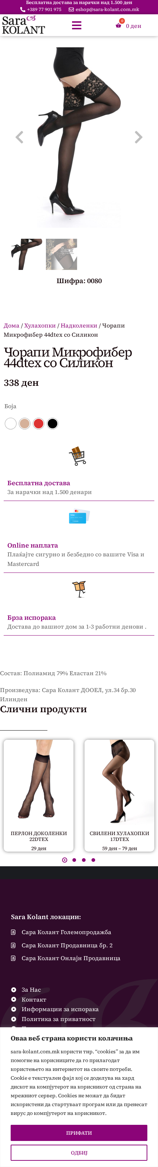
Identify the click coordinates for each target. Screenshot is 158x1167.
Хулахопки (40, 325)
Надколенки (79, 325)
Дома (11, 325)
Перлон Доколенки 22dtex (39, 836)
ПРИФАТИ (79, 1133)
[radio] (10, 423)
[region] (79, 1097)
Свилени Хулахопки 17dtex (119, 836)
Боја (10, 406)
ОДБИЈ (79, 1152)
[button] (65, 860)
